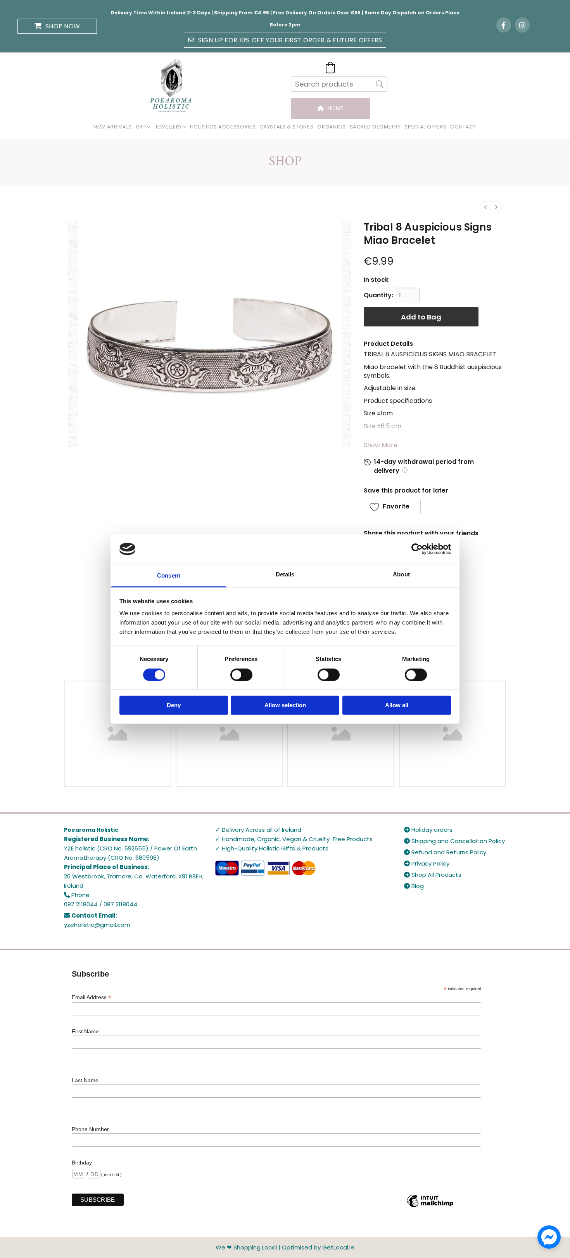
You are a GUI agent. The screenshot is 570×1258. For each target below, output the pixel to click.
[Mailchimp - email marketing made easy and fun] (430, 1207)
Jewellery (168, 126)
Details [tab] (285, 574)
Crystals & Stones (286, 126)
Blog (414, 886)
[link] (143, 127)
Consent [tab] (168, 576)
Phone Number (90, 1129)
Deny (174, 705)
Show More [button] (380, 445)
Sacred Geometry (375, 126)
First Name (85, 1031)
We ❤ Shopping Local (246, 1247)
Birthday (82, 1162)
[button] (57, 26)
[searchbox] (339, 84)
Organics (331, 126)
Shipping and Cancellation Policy (454, 841)
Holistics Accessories (223, 126)
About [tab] (401, 574)
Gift (141, 126)
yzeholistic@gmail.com (97, 925)
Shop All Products (432, 875)
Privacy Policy (426, 863)
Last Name (85, 1080)
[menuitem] (485, 207)
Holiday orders (428, 830)
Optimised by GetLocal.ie (318, 1247)
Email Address (91, 997)
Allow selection (285, 705)
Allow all (396, 705)
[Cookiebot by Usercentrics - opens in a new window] (417, 549)
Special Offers (425, 126)
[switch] (241, 674)
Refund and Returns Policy (445, 852)
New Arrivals (112, 126)
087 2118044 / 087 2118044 (100, 904)
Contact (463, 126)
